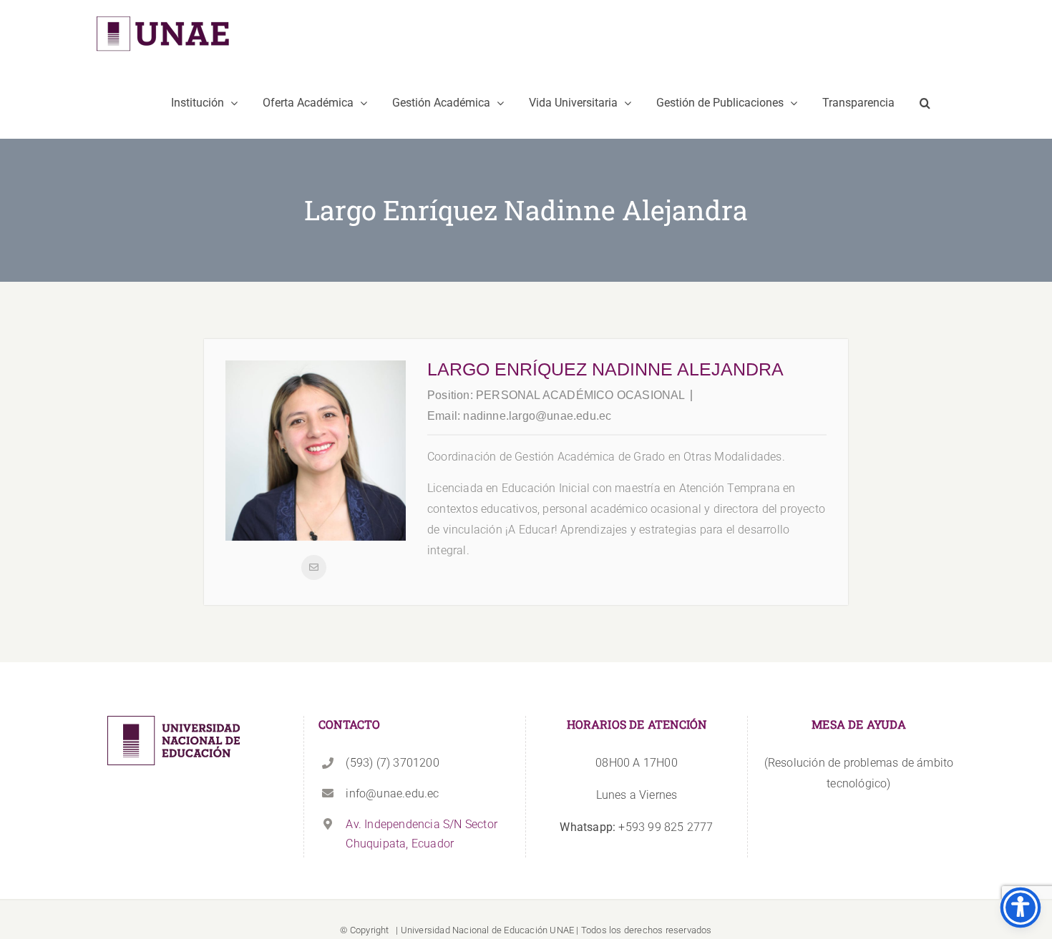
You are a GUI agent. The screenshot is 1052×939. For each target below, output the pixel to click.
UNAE (562, 930)
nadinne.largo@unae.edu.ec (537, 416)
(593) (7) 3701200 (392, 763)
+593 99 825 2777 (636, 827)
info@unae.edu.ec (392, 793)
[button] (925, 103)
